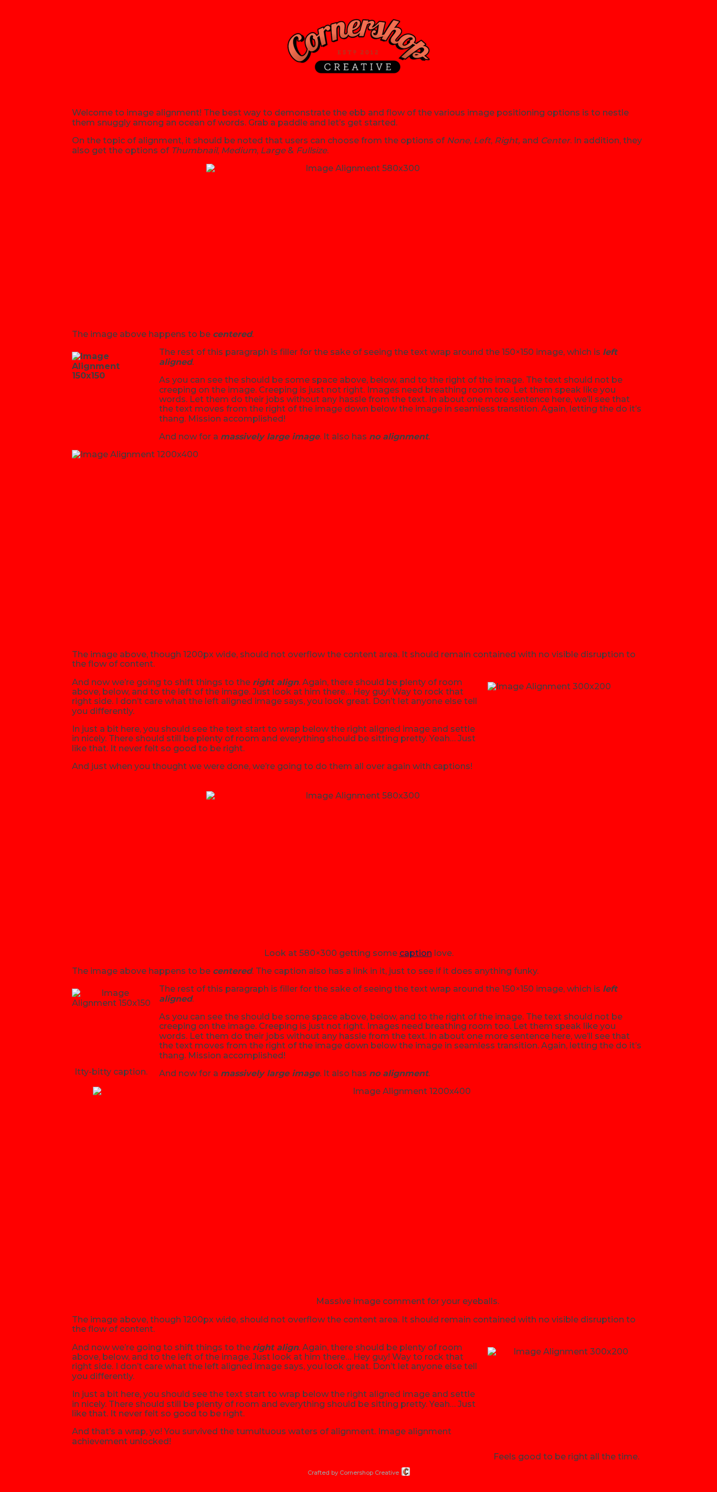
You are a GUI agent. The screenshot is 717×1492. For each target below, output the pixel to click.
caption (415, 953)
